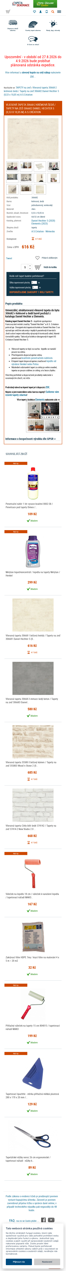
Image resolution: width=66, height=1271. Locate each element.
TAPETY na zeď (23, 87)
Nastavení (47, 1262)
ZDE (47, 387)
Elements (40, 399)
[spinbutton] (25, 267)
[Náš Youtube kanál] (51, 1219)
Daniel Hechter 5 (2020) (43, 220)
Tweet (9, 258)
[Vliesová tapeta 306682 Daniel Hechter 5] (12, 166)
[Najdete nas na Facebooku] (43, 1219)
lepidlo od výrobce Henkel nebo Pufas (34, 362)
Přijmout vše (19, 1262)
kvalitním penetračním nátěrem (36, 358)
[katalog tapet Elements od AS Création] (43, 416)
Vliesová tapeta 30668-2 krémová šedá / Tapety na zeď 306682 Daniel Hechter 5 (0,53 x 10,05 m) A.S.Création (31, 91)
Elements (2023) (39, 223)
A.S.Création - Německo (43, 231)
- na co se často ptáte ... (24, 1221)
